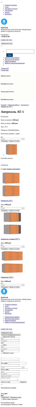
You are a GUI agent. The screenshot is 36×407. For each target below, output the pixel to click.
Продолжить (5, 397)
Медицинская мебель (12, 59)
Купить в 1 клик (14, 141)
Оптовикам (9, 10)
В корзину (5, 141)
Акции (7, 12)
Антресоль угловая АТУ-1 (10, 239)
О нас (7, 7)
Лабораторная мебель (12, 58)
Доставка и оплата (11, 9)
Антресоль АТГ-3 (7, 277)
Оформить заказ (15, 397)
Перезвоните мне (7, 43)
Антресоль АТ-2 (6, 201)
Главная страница (11, 5)
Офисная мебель (10, 61)
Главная (3, 105)
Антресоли (24, 105)
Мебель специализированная (15, 63)
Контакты (8, 14)
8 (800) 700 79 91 (6, 40)
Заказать (23, 382)
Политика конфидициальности (11, 335)
